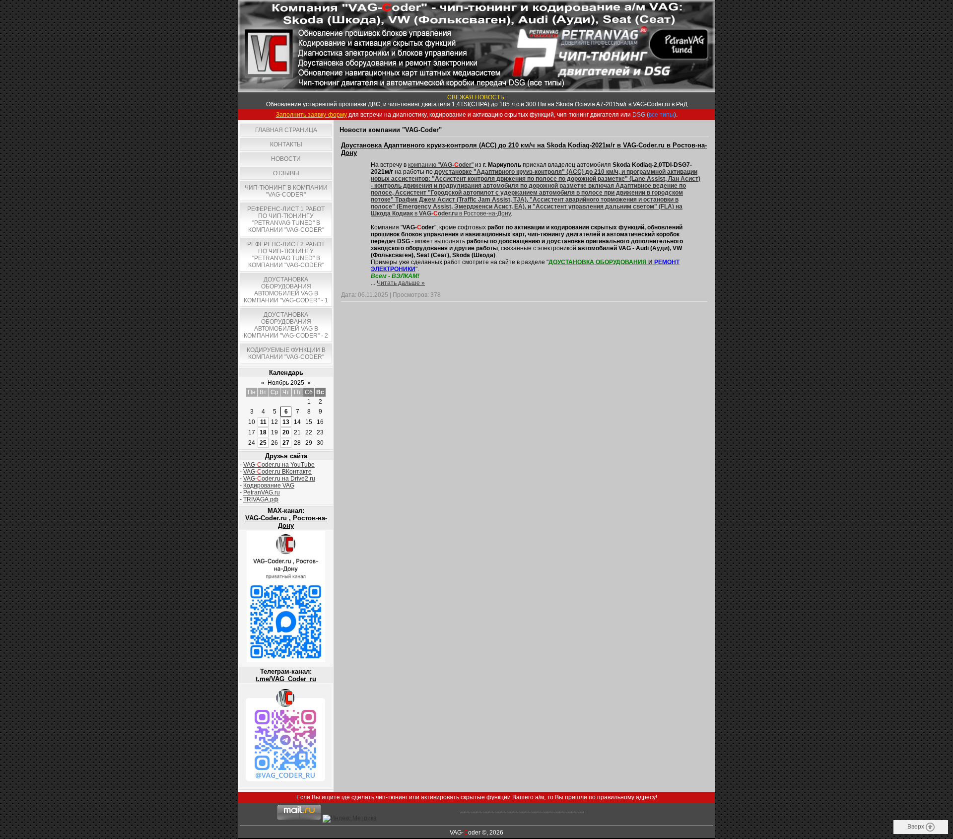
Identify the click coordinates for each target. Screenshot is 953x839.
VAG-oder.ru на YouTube (279, 464)
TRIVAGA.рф (260, 499)
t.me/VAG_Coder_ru (286, 679)
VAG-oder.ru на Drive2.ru (279, 478)
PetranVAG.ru (261, 492)
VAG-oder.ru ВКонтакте (277, 471)
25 (263, 442)
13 (285, 422)
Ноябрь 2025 (286, 382)
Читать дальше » (401, 283)
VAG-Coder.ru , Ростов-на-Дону (286, 521)
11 (263, 422)
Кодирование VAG (268, 485)
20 (285, 432)
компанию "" (441, 164)
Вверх (916, 826)
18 (263, 432)
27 (285, 442)
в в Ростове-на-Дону (535, 192)
